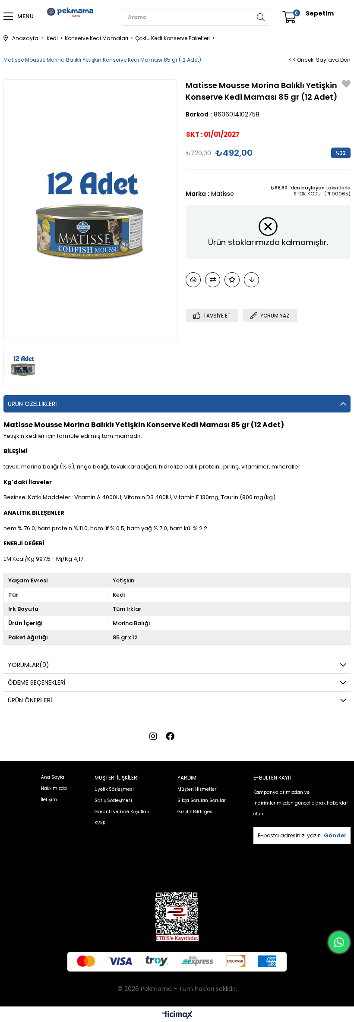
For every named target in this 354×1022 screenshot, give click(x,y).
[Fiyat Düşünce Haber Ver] (251, 279)
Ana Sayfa (52, 777)
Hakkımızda (54, 788)
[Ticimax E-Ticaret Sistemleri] (177, 1015)
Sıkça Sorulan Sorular (201, 800)
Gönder (335, 835)
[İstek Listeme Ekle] (193, 279)
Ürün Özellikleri (32, 403)
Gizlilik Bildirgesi (195, 811)
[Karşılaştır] (212, 279)
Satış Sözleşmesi (113, 800)
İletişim (49, 799)
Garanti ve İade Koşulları (122, 811)
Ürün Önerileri (30, 700)
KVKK (100, 823)
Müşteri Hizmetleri (197, 789)
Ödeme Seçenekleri (36, 682)
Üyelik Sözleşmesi (114, 789)
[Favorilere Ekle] (346, 85)
